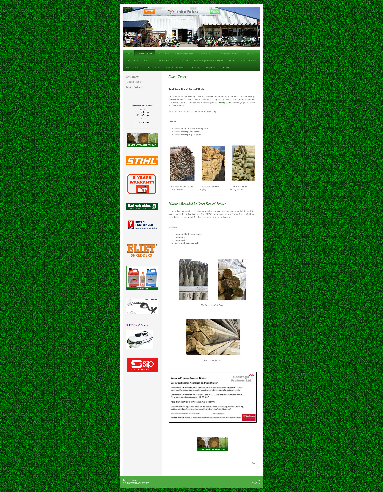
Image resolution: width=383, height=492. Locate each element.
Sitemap (134, 480)
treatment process (223, 102)
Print (127, 480)
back (254, 462)
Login (257, 480)
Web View (256, 483)
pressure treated (187, 216)
